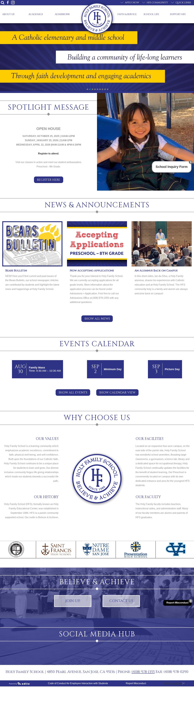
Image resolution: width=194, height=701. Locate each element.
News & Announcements (97, 205)
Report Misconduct (136, 683)
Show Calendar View (117, 392)
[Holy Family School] (97, 18)
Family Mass (37, 367)
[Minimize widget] (190, 162)
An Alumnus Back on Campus (156, 270)
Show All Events (73, 392)
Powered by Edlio (19, 683)
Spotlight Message (48, 107)
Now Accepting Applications (92, 270)
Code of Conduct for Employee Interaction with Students (78, 683)
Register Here (48, 180)
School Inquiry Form (172, 167)
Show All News (97, 319)
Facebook (8, 2)
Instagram (13, 2)
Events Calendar (97, 344)
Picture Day (172, 369)
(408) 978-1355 (143, 671)
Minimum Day (113, 369)
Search (2, 2)
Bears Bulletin (16, 270)
